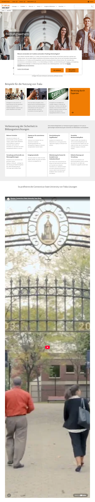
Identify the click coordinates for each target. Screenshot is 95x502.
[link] (14, 1)
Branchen (61, 6)
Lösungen (14, 6)
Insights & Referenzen (49, 6)
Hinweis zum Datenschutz (27, 65)
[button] (18, 6)
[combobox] (84, 6)
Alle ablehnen (57, 70)
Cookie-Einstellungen (23, 69)
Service (38, 6)
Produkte (23, 6)
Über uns (31, 6)
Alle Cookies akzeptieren (72, 70)
